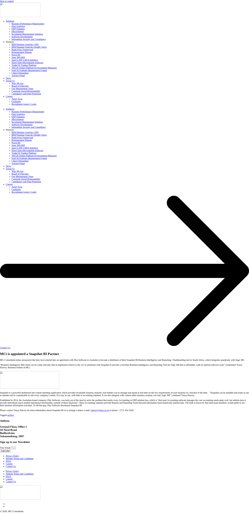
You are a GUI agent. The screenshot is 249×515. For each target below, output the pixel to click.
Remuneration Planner (22, 52)
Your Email (5, 448)
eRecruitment (18, 31)
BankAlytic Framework (22, 49)
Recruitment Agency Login (24, 104)
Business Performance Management (28, 23)
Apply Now (17, 99)
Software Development (22, 36)
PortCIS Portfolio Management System (29, 70)
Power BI (16, 55)
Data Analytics (18, 26)
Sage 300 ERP (18, 57)
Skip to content (7, 1)
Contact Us (11, 466)
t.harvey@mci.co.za (100, 410)
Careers (9, 96)
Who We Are (17, 83)
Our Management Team (22, 88)
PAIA (8, 461)
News (8, 78)
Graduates (16, 101)
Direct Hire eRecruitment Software (27, 62)
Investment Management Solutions (27, 34)
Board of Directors (20, 86)
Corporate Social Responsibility (26, 91)
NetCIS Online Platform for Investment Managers (34, 68)
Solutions (10, 21)
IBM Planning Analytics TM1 (25, 44)
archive (10, 415)
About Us (10, 81)
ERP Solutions (18, 29)
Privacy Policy (12, 456)
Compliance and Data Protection (26, 94)
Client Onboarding (20, 73)
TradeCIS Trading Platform (24, 65)
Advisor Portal (18, 75)
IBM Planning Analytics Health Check (29, 47)
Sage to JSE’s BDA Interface (25, 60)
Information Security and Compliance (29, 39)
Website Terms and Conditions (20, 458)
